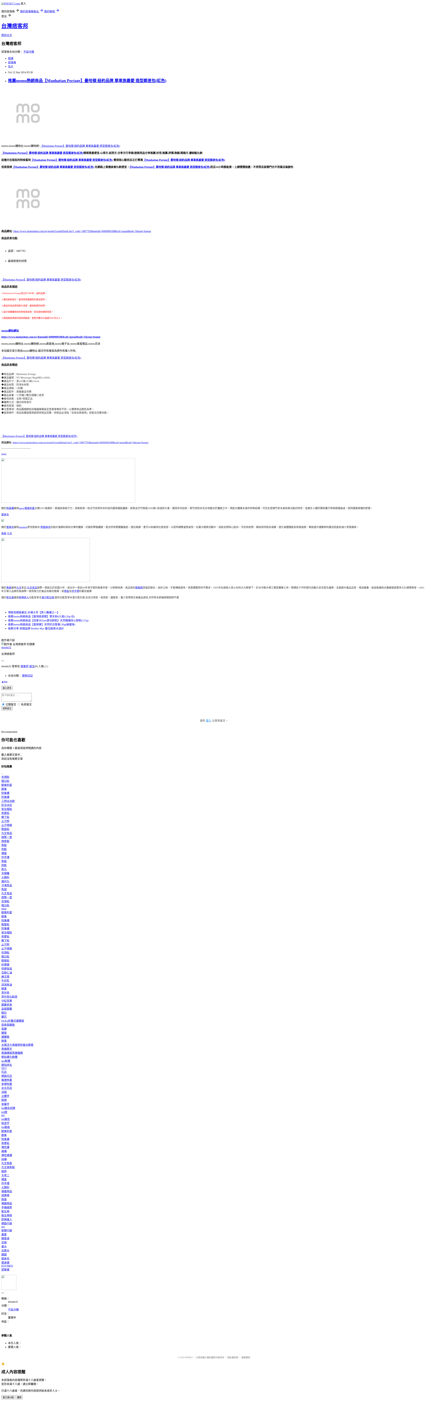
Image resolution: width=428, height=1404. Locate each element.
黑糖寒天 (6, 1048)
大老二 (5, 1175)
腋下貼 (5, 817)
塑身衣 (5, 514)
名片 (10, 66)
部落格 (12, 62)
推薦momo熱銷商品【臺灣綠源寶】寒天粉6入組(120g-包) (41, 616)
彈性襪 (5, 1147)
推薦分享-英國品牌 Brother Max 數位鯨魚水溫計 (36, 628)
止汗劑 (5, 821)
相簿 (10, 58)
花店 (4, 1072)
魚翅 (4, 889)
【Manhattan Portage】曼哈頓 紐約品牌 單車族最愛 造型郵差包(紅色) (80, 145)
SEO (4, 1068)
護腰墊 (5, 1036)
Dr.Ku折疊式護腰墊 (12, 1020)
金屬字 (5, 1104)
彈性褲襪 (6, 1155)
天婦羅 (5, 873)
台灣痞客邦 (14, 26)
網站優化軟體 (9, 1057)
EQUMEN (7, 1265)
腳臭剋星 (30, 508)
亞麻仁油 (6, 972)
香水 (4, 1246)
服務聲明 (245, 1357)
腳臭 (4, 789)
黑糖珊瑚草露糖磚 (12, 1052)
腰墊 (4, 1032)
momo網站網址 (10, 330)
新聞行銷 (6, 1230)
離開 (19, 1397)
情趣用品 (6, 1191)
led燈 (4, 1112)
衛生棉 (10, 597)
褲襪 (4, 1151)
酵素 (4, 988)
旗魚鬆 (139, 587)
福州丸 (5, 881)
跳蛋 (4, 1199)
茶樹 (4, 1242)
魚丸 (4, 869)
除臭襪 (10, 508)
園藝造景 (6, 1004)
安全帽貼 (6, 809)
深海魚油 (6, 984)
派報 (4, 1092)
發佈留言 (7, 708)
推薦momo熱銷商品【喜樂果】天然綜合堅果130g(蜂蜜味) (41, 624)
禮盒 (66, 591)
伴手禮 (75, 591)
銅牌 (4, 1100)
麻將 (4, 1171)
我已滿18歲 (8, 1397)
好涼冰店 (6, 805)
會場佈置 (6, 1084)
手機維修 (6, 1207)
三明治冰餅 (8, 801)
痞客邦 (25, 666)
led (3, 1115)
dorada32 (6, 647)
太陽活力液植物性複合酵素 (17, 1044)
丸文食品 (32, 587)
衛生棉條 (6, 1215)
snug (3, 454)
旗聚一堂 (6, 837)
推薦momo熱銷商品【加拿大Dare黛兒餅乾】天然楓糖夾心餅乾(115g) (48, 620)
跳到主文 (6, 35)
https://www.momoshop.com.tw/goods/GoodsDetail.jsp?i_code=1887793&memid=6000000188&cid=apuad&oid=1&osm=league (82, 231)
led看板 (5, 1127)
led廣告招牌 (8, 1108)
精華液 (5, 1238)
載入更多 (7, 688)
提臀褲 (5, 1269)
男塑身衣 (45, 527)
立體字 (5, 1096)
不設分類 (28, 51)
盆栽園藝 (6, 1008)
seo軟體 (5, 1061)
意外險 (5, 992)
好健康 (5, 964)
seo (3, 1226)
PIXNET (189, 1357)
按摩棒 (5, 1195)
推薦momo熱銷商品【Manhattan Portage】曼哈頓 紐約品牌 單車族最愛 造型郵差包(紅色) (87, 80)
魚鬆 (3, 533)
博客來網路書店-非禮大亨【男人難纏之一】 (34, 612)
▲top (4, 681)
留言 (32, 666)
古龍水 (5, 1250)
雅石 (4, 1012)
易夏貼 (5, 813)
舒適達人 (24, 597)
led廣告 (5, 1119)
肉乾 (4, 865)
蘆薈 (4, 1234)
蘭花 (4, 1016)
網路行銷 (6, 1223)
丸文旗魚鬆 (8, 1167)
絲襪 (4, 1159)
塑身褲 (5, 1262)
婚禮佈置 (6, 1080)
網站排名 (6, 1065)
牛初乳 (5, 980)
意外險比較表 (9, 996)
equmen (23, 527)
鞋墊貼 (5, 829)
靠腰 (4, 1028)
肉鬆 (4, 849)
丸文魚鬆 (6, 1163)
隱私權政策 (232, 1357)
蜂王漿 (5, 976)
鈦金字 (5, 1123)
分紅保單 (6, 1000)
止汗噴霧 (6, 825)
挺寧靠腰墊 (8, 1024)
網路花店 (6, 1076)
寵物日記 (27, 675)
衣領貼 (5, 777)
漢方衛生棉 (47, 597)
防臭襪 (5, 797)
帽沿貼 (5, 781)
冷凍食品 (6, 885)
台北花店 (6, 1088)
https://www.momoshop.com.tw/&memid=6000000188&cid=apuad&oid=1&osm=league (50, 336)
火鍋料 (5, 877)
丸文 (9, 533)
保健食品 (6, 968)
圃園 (4, 1254)
